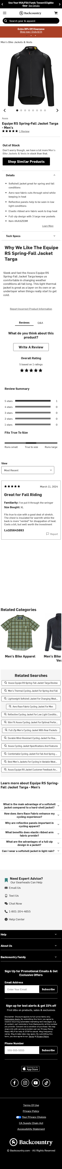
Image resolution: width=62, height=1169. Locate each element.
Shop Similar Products (26, 161)
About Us (6, 945)
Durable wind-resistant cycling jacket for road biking (34, 738)
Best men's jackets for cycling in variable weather (33, 761)
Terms (31, 1036)
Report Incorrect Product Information (31, 308)
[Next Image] (57, 110)
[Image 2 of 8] (21, 110)
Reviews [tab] (24, 322)
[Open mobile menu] (5, 13)
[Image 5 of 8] (33, 110)
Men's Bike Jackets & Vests (16, 42)
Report (54, 533)
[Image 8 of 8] (45, 110)
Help (3, 934)
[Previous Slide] (2, 4)
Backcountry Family (13, 957)
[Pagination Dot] (27, 35)
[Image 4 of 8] (29, 110)
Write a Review (31, 347)
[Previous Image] (5, 110)
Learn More (47, 225)
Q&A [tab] (40, 322)
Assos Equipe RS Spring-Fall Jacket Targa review (33, 682)
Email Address (14, 982)
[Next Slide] (59, 4)
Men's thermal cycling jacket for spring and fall (33, 690)
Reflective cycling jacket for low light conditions (33, 714)
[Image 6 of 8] (37, 110)
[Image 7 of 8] (41, 110)
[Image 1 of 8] (17, 110)
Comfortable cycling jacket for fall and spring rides (34, 753)
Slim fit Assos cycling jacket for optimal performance (34, 722)
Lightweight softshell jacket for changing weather (33, 698)
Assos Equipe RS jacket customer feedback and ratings (34, 769)
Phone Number (14, 1043)
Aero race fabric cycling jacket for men (33, 706)
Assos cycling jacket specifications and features (33, 746)
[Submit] (5, 20)
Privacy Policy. (43, 1036)
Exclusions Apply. (13, 1019)
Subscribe (48, 989)
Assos (5, 118)
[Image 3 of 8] (25, 110)
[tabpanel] (31, 442)
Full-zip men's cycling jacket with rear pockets (33, 730)
